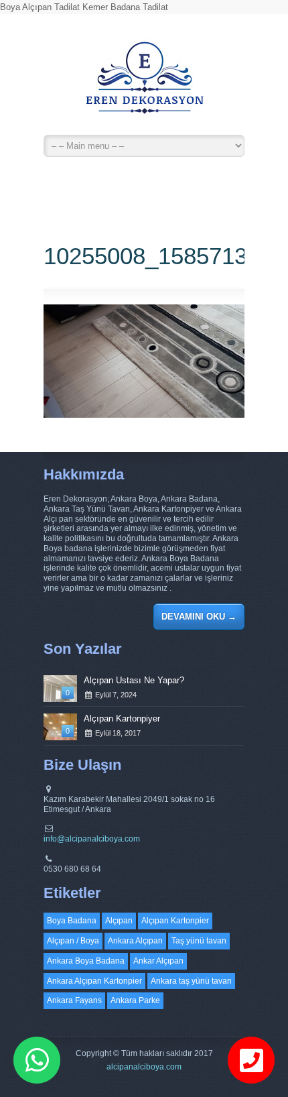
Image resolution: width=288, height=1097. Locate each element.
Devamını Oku (198, 617)
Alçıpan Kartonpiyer (122, 718)
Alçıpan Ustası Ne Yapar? (134, 680)
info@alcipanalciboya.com (92, 839)
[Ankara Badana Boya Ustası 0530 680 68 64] (144, 84)
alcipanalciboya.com (144, 1067)
